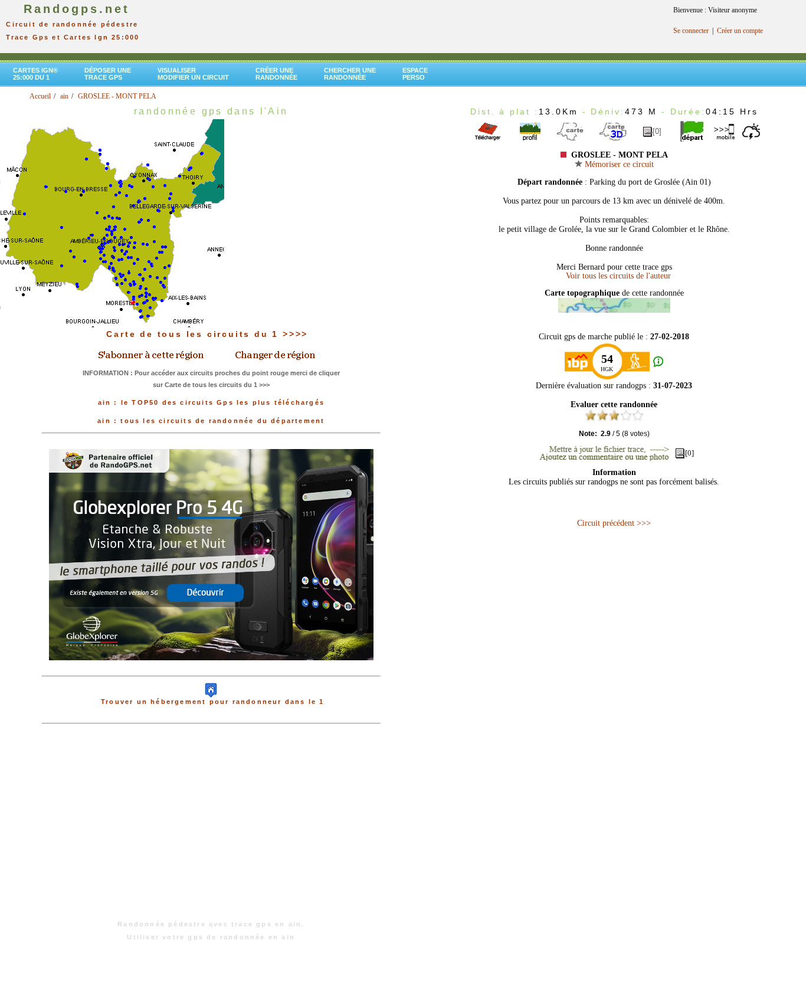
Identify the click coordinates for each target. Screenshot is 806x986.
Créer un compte (740, 31)
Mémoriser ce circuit (618, 164)
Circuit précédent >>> (614, 523)
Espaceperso (415, 74)
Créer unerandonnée (276, 74)
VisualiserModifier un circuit (193, 74)
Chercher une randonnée (350, 74)
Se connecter (691, 31)
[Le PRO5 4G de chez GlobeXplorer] (211, 670)
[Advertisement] (211, 827)
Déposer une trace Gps (107, 74)
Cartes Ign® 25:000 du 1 (35, 74)
